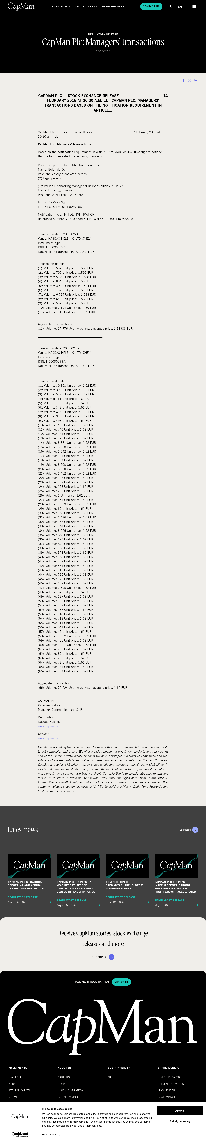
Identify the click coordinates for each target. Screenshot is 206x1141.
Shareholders (112, 6)
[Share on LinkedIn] (195, 80)
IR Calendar (166, 1090)
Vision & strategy (70, 1090)
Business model (69, 1097)
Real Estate (16, 1077)
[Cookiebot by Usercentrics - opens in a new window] (20, 1134)
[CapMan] (21, 6)
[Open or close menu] (194, 6)
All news (184, 829)
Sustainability (119, 1067)
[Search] (170, 6)
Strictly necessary (180, 1121)
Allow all (180, 1110)
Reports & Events (171, 1083)
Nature (113, 1077)
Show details (49, 1134)
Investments (60, 6)
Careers (64, 1077)
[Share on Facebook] (183, 80)
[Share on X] (189, 80)
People (63, 1083)
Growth (13, 1097)
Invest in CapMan (170, 1077)
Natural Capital (19, 1090)
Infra (11, 1083)
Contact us (151, 6)
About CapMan (86, 6)
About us (65, 1067)
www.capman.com (50, 726)
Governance (167, 1097)
